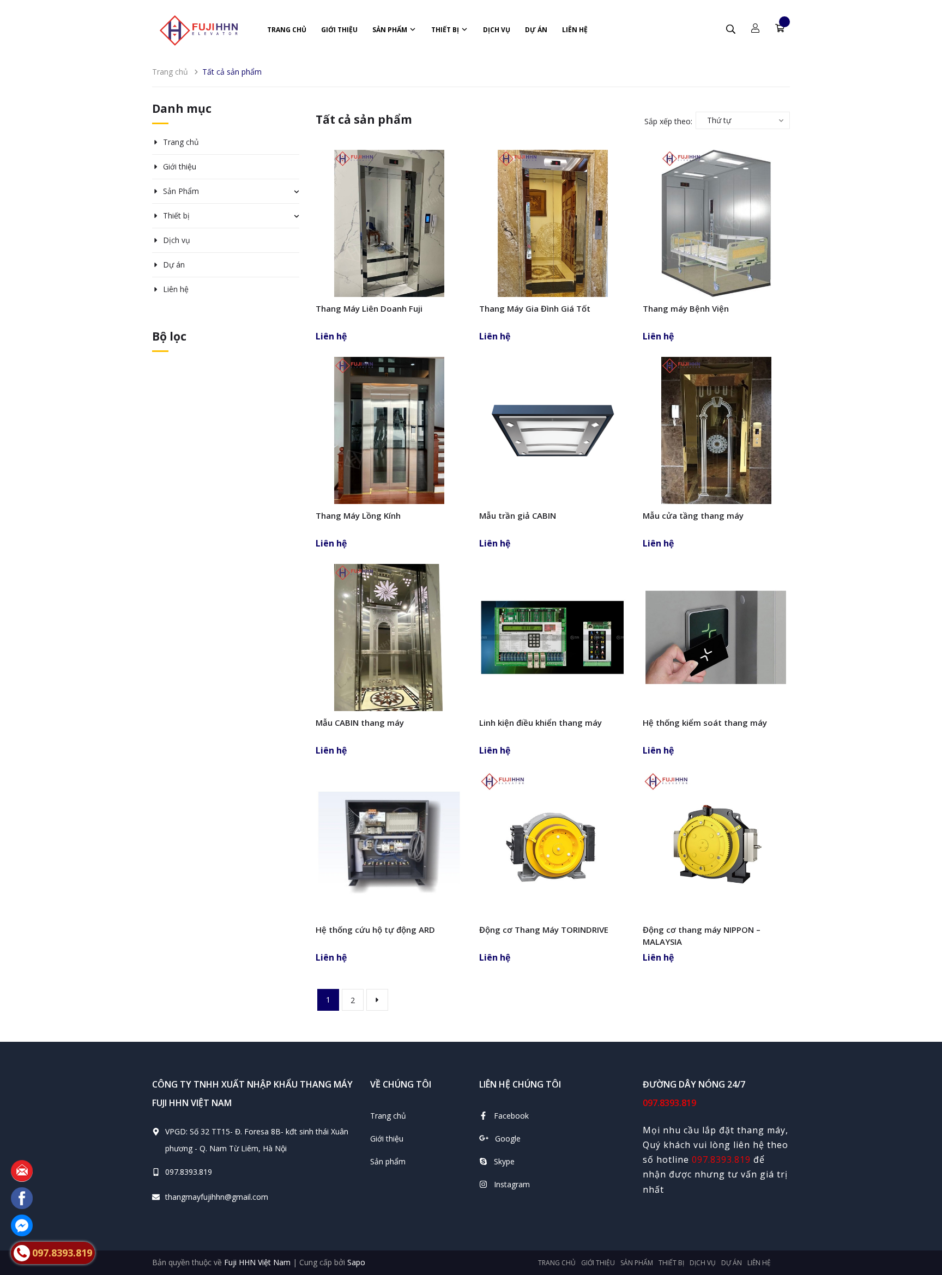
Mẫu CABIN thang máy (360, 722)
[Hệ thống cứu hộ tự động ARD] (389, 844)
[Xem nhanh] (389, 249)
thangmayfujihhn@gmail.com (216, 1197)
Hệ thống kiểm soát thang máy (705, 722)
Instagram (512, 1184)
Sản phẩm (388, 1161)
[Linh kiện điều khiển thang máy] (552, 637)
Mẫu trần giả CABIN (517, 515)
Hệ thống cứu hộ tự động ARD (375, 929)
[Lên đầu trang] (920, 1207)
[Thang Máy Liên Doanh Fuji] (389, 223)
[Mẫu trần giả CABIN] (552, 430)
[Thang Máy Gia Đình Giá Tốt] (552, 223)
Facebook (511, 1115)
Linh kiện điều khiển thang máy (540, 722)
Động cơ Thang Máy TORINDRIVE (543, 929)
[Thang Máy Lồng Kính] (389, 430)
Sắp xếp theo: (668, 121)
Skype (504, 1161)
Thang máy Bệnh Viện (686, 308)
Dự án (536, 29)
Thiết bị (446, 29)
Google (508, 1138)
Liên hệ (575, 29)
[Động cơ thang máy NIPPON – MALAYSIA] (716, 844)
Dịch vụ (496, 29)
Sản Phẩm (390, 29)
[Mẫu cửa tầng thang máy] (716, 430)
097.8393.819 (188, 1172)
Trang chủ (286, 29)
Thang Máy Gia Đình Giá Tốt (534, 308)
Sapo (356, 1262)
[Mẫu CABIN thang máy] (389, 637)
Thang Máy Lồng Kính (358, 515)
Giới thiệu (339, 29)
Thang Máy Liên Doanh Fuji (369, 308)
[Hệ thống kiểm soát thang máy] (716, 637)
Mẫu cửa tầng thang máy (693, 515)
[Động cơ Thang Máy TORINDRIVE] (552, 844)
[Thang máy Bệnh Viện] (716, 223)
